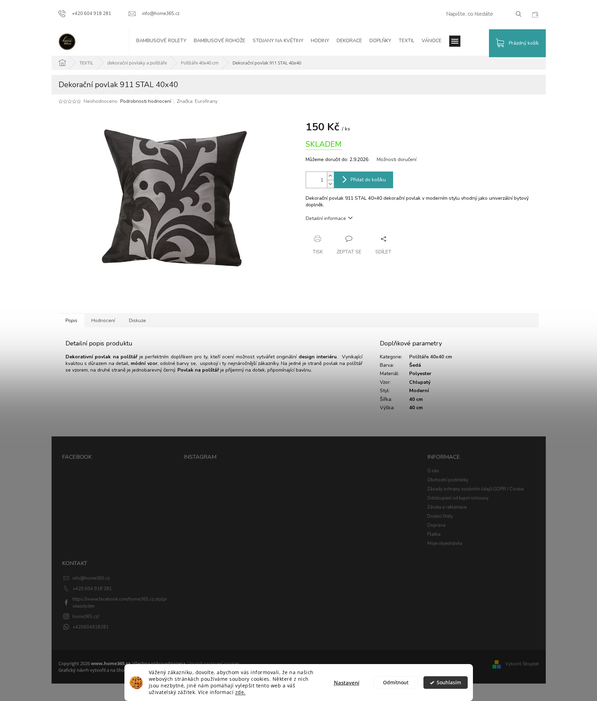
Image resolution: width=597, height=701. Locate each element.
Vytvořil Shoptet (522, 664)
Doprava (436, 525)
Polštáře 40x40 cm (430, 356)
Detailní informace (326, 218)
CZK (534, 14)
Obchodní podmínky (447, 480)
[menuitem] (164, 42)
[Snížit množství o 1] (330, 184)
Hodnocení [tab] (103, 320)
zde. (240, 692)
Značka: (197, 101)
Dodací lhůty (440, 516)
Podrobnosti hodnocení (145, 101)
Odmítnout (395, 682)
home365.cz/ (85, 617)
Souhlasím (449, 682)
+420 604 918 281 (92, 589)
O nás (433, 471)
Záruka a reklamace (447, 507)
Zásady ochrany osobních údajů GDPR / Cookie (475, 489)
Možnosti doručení (396, 159)
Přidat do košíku (368, 179)
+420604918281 (90, 627)
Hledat (521, 13)
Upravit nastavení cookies (213, 664)
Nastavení (346, 682)
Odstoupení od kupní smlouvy (458, 498)
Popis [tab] (71, 320)
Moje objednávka (444, 543)
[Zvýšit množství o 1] (330, 176)
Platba (434, 534)
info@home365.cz (91, 578)
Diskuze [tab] (137, 320)
